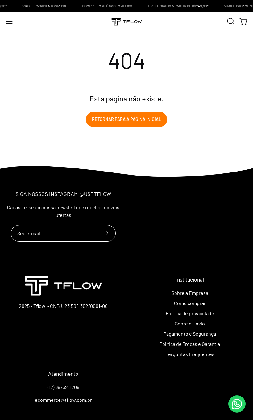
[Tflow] (126, 21)
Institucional (190, 279)
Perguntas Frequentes (189, 354)
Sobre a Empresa (190, 293)
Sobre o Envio (190, 323)
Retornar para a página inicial (126, 119)
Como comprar (190, 303)
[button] (230, 21)
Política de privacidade (190, 313)
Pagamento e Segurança (190, 334)
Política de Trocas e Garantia (190, 344)
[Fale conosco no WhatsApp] (237, 404)
